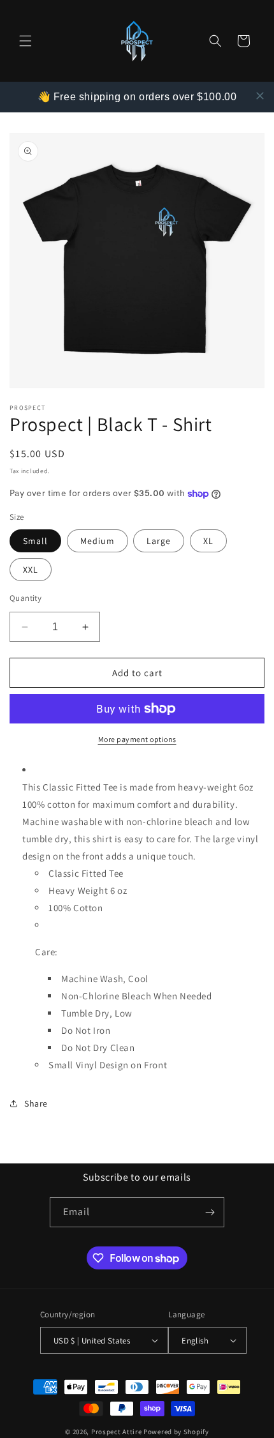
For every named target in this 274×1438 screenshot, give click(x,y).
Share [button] (36, 1103)
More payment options (137, 739)
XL (208, 541)
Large (159, 541)
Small (35, 541)
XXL (30, 569)
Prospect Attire (116, 1431)
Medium (97, 541)
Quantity (25, 598)
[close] (260, 95)
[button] (25, 41)
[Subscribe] (210, 1212)
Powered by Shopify (176, 1431)
